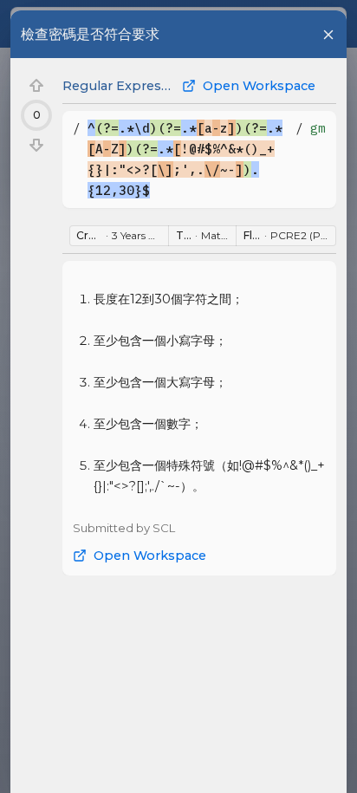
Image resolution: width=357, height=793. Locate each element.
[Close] (328, 34)
